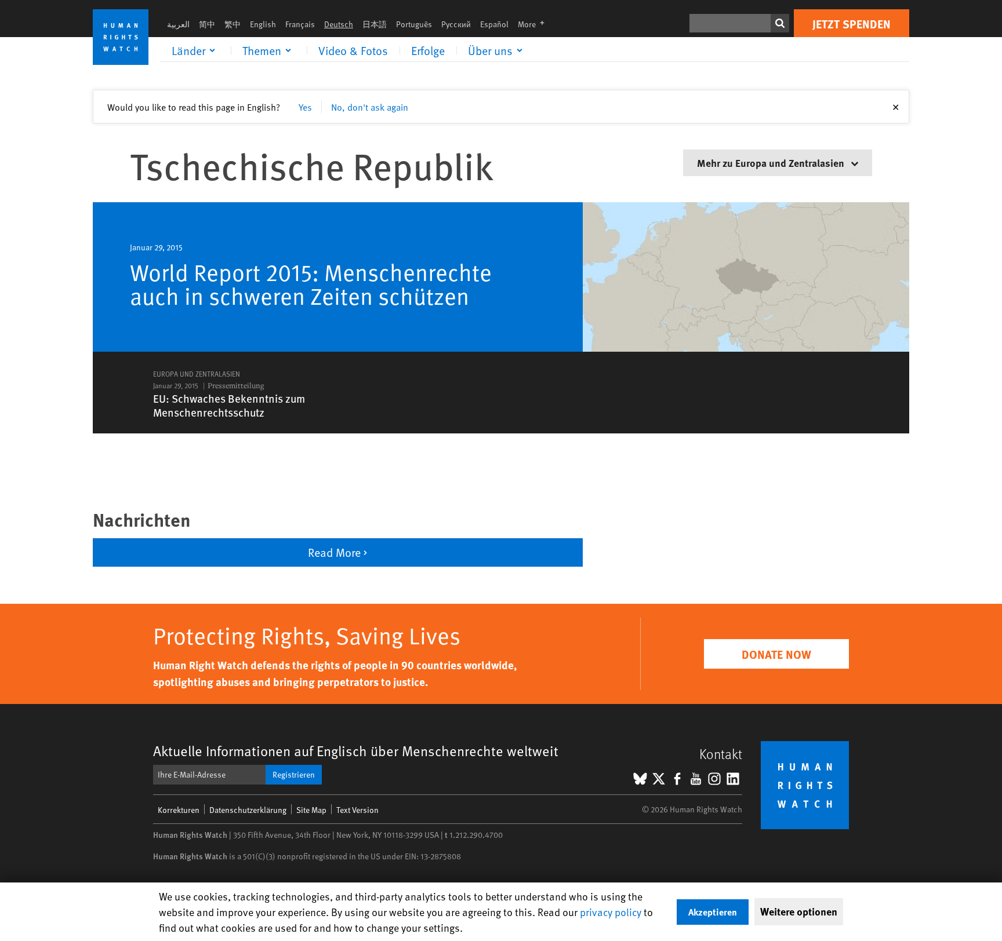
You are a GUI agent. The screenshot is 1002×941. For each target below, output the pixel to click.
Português (414, 24)
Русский (456, 24)
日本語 (374, 24)
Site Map (311, 809)
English (263, 24)
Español (494, 24)
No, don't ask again (369, 106)
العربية (178, 24)
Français (300, 24)
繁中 (232, 24)
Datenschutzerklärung (247, 809)
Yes (305, 106)
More (534, 24)
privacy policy (610, 911)
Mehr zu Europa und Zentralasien (772, 162)
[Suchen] (780, 23)
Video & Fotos (353, 50)
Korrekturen (178, 809)
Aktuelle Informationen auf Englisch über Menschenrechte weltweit (355, 750)
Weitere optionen (798, 911)
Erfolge (428, 50)
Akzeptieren (712, 911)
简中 (207, 24)
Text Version (357, 809)
